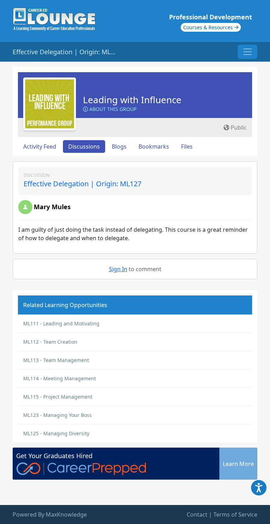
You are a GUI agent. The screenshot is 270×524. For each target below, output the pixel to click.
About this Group (112, 109)
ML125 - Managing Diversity (56, 433)
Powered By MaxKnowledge (50, 514)
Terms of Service (235, 514)
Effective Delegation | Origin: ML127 (82, 183)
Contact (197, 514)
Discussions (84, 146)
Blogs (119, 146)
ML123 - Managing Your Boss (57, 415)
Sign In (118, 269)
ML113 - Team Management (56, 360)
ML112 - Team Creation (50, 341)
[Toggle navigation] (247, 52)
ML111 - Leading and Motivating (61, 323)
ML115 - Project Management (57, 396)
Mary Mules (52, 206)
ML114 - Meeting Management (59, 378)
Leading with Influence (132, 99)
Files (187, 146)
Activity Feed (39, 146)
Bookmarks (154, 146)
